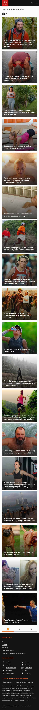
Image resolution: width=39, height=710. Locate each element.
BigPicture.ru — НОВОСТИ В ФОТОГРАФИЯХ (17, 682)
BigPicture (14, 9)
